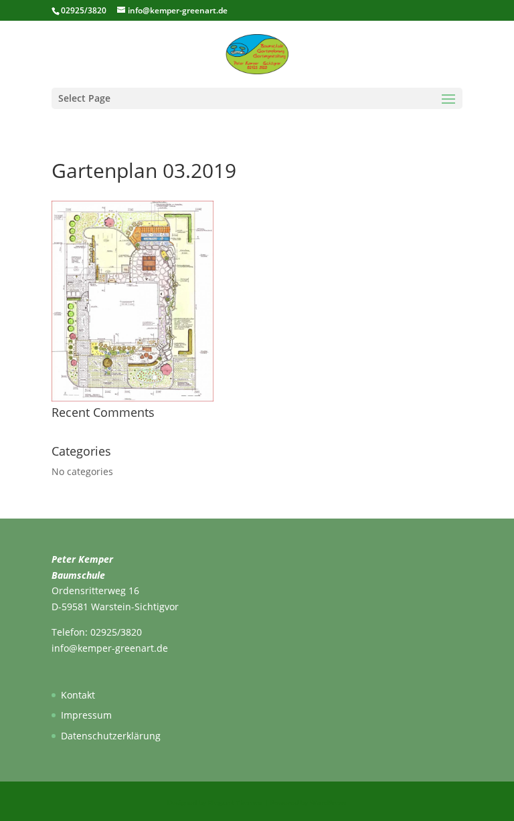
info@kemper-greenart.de (110, 648)
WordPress (328, 802)
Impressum (86, 715)
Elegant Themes (235, 802)
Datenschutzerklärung (111, 735)
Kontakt (78, 695)
